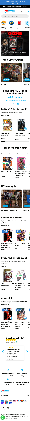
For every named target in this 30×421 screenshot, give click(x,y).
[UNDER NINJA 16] (7, 163)
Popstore (8, 414)
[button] (9, 53)
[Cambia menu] (2, 11)
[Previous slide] (8, 53)
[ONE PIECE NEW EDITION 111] (7, 125)
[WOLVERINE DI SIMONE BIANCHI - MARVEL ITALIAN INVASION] (21, 125)
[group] (15, 43)
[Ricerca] (26, 16)
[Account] (22, 11)
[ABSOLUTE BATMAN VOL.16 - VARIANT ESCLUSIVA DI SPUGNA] (21, 163)
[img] (16, 340)
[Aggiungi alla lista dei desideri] (12, 120)
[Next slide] (22, 53)
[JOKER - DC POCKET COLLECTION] (7, 275)
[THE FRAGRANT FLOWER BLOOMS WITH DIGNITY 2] (21, 275)
